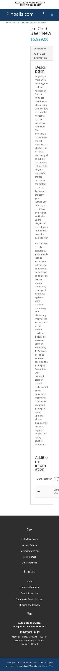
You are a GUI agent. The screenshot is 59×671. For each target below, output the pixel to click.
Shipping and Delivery (29, 604)
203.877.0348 (38, 2)
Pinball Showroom (29, 593)
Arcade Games (29, 545)
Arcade (16, 22)
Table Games (29, 556)
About (30, 581)
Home (8, 22)
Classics (24, 22)
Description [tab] (40, 48)
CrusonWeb (47, 666)
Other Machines (29, 562)
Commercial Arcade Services (29, 599)
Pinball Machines (29, 539)
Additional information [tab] (40, 55)
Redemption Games (29, 550)
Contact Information (29, 587)
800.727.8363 (21, 2)
